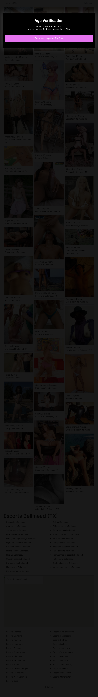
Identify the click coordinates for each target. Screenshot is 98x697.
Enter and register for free (49, 38)
